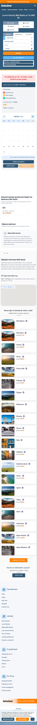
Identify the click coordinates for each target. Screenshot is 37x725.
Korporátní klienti (7, 681)
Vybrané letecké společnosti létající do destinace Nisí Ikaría (16, 198)
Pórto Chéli (20, 368)
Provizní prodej (6, 690)
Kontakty (4, 657)
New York (4, 600)
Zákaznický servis (7, 654)
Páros (18, 357)
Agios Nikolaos (21, 547)
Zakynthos (20, 523)
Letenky (4, 9)
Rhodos (19, 416)
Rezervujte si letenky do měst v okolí (18, 310)
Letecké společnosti (7, 637)
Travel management (7, 687)
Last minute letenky (8, 630)
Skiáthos (19, 452)
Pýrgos (19, 392)
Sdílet (6, 253)
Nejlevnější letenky (14, 233)
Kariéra (4, 664)
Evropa (21, 9)
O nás (3, 667)
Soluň (18, 476)
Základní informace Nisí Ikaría (13, 259)
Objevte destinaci (9, 224)
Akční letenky (6, 621)
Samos (18, 428)
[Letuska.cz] (6, 5)
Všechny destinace (12, 9)
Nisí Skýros (20, 321)
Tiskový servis (6, 660)
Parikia (18, 345)
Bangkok (4, 604)
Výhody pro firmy (7, 684)
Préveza (19, 380)
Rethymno (20, 404)
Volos (18, 511)
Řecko (25, 9)
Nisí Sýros (20, 333)
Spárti (18, 488)
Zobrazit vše (5, 607)
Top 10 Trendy (6, 634)
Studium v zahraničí (8, 640)
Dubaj (3, 597)
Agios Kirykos (21, 535)
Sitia (18, 440)
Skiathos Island (21, 464)
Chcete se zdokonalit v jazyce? (18, 567)
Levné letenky (6, 624)
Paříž (3, 594)
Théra (18, 499)
